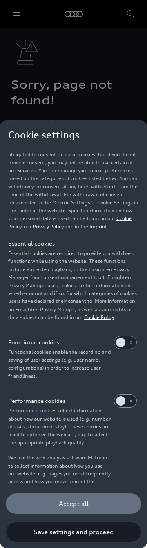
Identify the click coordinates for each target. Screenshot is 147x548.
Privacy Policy (48, 226)
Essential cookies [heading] (31, 243)
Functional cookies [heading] (33, 342)
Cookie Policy (99, 317)
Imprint (98, 226)
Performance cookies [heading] (36, 400)
